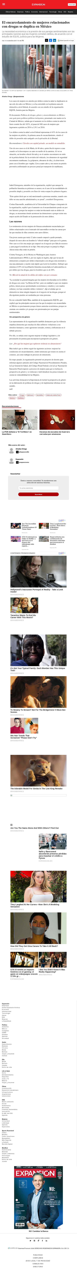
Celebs (4, 1065)
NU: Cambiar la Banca (38, 1231)
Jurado (4, 1161)
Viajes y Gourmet (8, 1054)
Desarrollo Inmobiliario (10, 1090)
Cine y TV (5, 1079)
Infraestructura (7, 1092)
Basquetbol (6, 1138)
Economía (34, 12)
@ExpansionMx (24, 452)
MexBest (5, 1148)
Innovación (6, 1111)
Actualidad (6, 1121)
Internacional (43, 12)
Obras (60, 12)
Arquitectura (6, 1094)
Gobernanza (6, 1105)
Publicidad (38, 1255)
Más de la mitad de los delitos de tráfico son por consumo (34, 275)
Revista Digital (72, 4)
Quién (4, 1042)
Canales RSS (38, 1264)
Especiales (6, 1126)
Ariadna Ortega (21, 449)
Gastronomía (6, 1150)
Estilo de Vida (7, 1159)
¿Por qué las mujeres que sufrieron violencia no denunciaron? (37, 343)
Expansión (19, 459)
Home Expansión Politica (11, 1007)
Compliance (38, 1258)
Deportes (5, 1076)
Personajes (6, 1155)
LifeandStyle (6, 1021)
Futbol (4, 1132)
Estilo (4, 1073)
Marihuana (30, 395)
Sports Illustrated (8, 1131)
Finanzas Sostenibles (9, 1109)
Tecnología (53, 12)
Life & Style (6, 1071)
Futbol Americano (8, 1136)
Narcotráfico (39, 395)
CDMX (4, 1032)
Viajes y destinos (8, 1153)
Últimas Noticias (11, 12)
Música (4, 1080)
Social (4, 1103)
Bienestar (5, 1157)
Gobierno (5, 1027)
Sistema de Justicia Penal (53, 395)
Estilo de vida (7, 1067)
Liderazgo (5, 1123)
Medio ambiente (8, 1101)
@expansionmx (18, 96)
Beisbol (5, 1134)
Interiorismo (6, 1096)
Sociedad (5, 1038)
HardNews (21, 398)
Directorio (38, 1266)
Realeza (5, 1046)
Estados (5, 1034)
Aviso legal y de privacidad (38, 1261)
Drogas (22, 395)
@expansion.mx (38, 1240)
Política (27, 12)
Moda (4, 1050)
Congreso (5, 1030)
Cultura (4, 1055)
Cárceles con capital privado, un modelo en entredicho (44, 143)
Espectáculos (7, 1044)
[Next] (73, 418)
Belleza (4, 1052)
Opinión (5, 1036)
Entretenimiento (7, 1075)
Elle (3, 1059)
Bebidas (5, 1151)
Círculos (5, 1048)
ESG (65, 12)
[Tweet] (46, 40)
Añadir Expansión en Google (67, 40)
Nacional (12, 398)
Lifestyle (5, 1142)
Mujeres (70, 12)
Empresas (20, 12)
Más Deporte (6, 1140)
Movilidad (5, 1107)
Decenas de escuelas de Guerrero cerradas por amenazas (55, 433)
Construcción (7, 1088)
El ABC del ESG (7, 1113)
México (4, 1029)
